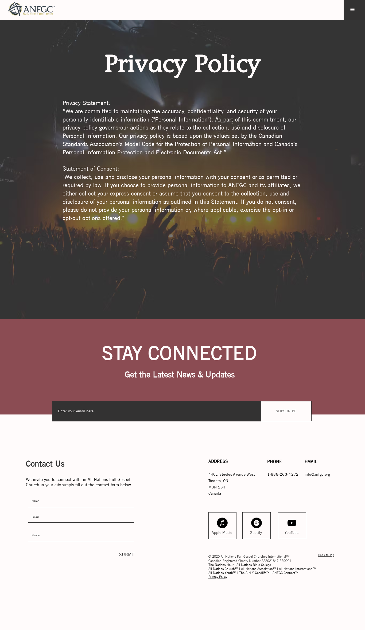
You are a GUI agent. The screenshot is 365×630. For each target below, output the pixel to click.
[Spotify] (256, 523)
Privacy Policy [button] (217, 577)
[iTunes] (222, 523)
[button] (352, 9)
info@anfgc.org (317, 474)
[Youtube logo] (291, 523)
